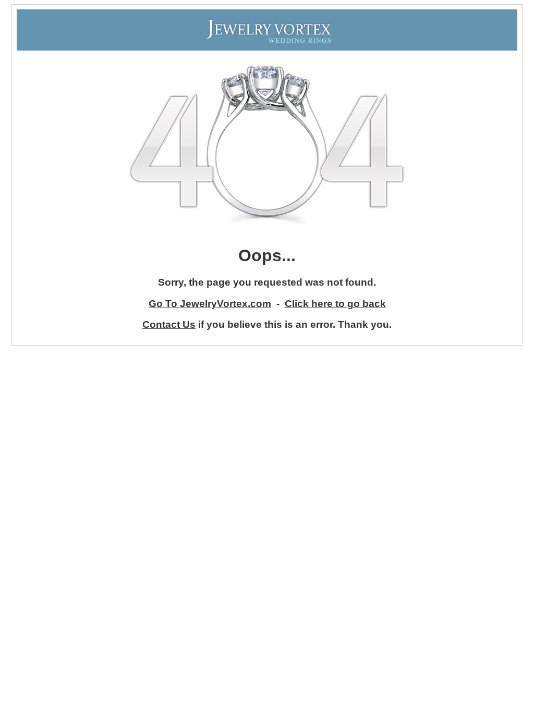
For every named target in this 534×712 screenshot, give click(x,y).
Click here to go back (335, 303)
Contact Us (169, 324)
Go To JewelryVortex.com (210, 303)
